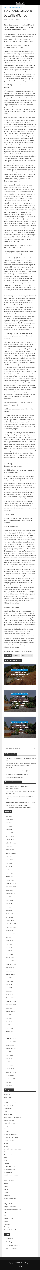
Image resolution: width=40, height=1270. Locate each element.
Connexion (9, 1238)
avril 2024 (9, 910)
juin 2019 (9, 1085)
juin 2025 (9, 863)
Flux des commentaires (13, 1245)
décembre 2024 (11, 883)
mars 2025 (9, 873)
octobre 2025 (10, 850)
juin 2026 (9, 823)
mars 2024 (9, 914)
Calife (23, 655)
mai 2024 (9, 907)
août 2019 (9, 1082)
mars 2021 (9, 1028)
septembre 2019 (11, 1079)
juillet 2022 (9, 981)
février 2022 (10, 998)
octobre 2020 (10, 1045)
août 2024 (9, 897)
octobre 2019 (10, 1075)
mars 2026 (9, 833)
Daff (7, 802)
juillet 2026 (9, 819)
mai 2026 (9, 826)
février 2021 (10, 1032)
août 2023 (9, 937)
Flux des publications (12, 1242)
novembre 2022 (11, 967)
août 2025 (9, 856)
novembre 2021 (11, 1005)
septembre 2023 (11, 934)
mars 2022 (9, 994)
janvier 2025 (10, 880)
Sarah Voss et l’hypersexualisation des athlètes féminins (18, 806)
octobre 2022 (10, 971)
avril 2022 (9, 991)
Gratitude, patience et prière (14, 777)
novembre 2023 (11, 927)
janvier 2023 (10, 961)
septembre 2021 (11, 1011)
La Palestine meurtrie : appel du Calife (23, 802)
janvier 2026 (10, 839)
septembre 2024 (11, 893)
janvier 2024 (10, 920)
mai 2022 (9, 988)
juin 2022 (9, 984)
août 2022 (9, 978)
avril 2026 (9, 829)
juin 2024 (9, 903)
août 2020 (9, 1052)
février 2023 (10, 957)
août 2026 (9, 816)
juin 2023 (9, 944)
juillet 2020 (9, 1055)
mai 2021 (9, 1021)
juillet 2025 (9, 860)
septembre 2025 (11, 853)
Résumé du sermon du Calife (13, 7)
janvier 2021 (10, 1035)
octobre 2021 (10, 1008)
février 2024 (10, 917)
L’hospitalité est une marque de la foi (17, 774)
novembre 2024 (11, 887)
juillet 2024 (9, 900)
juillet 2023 (9, 940)
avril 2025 (9, 870)
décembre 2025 (11, 843)
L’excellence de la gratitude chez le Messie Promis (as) (20, 674)
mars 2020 (9, 1065)
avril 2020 (9, 1062)
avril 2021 (9, 1025)
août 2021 (9, 1015)
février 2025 (10, 877)
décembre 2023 (11, 924)
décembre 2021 (11, 1001)
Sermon (29, 655)
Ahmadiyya (16, 655)
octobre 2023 (10, 930)
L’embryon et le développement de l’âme (17, 787)
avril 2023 (9, 951)
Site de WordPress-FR (12, 1248)
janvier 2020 (10, 1069)
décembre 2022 (11, 964)
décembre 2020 (11, 1038)
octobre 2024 (10, 890)
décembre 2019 (11, 1072)
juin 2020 (9, 1058)
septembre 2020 (11, 1048)
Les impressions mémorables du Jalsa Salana (20, 727)
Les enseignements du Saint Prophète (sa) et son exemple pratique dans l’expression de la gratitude (20, 701)
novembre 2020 (11, 1042)
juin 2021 (9, 1018)
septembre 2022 (11, 974)
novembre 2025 (11, 846)
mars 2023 (9, 954)
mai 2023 (9, 947)
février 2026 (10, 836)
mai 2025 (9, 866)
